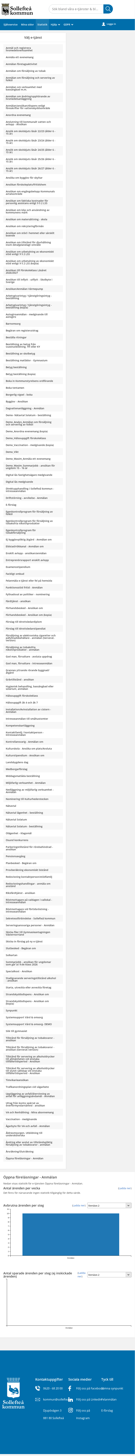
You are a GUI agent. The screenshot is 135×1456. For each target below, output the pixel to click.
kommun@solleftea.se (58, 1399)
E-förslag (107, 1410)
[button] (108, 9)
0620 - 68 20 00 (53, 1388)
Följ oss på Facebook (89, 1388)
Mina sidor (27, 24)
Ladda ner (125, 1188)
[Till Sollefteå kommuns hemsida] (13, 1393)
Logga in (109, 24)
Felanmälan (109, 1399)
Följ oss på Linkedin (89, 1399)
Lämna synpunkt (112, 1388)
